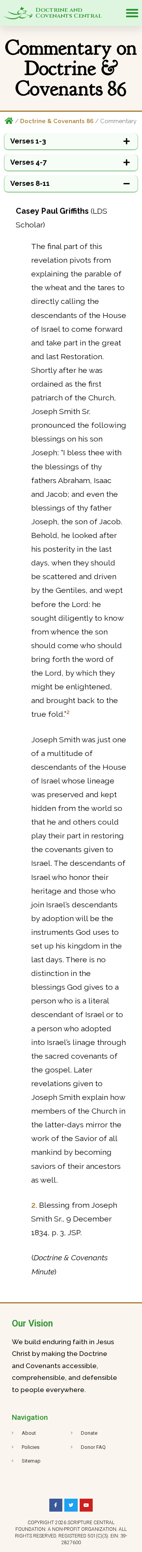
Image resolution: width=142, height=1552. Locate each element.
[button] (132, 13)
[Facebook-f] (56, 1505)
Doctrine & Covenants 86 (56, 121)
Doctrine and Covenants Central (69, 13)
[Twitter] (71, 1505)
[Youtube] (86, 1505)
